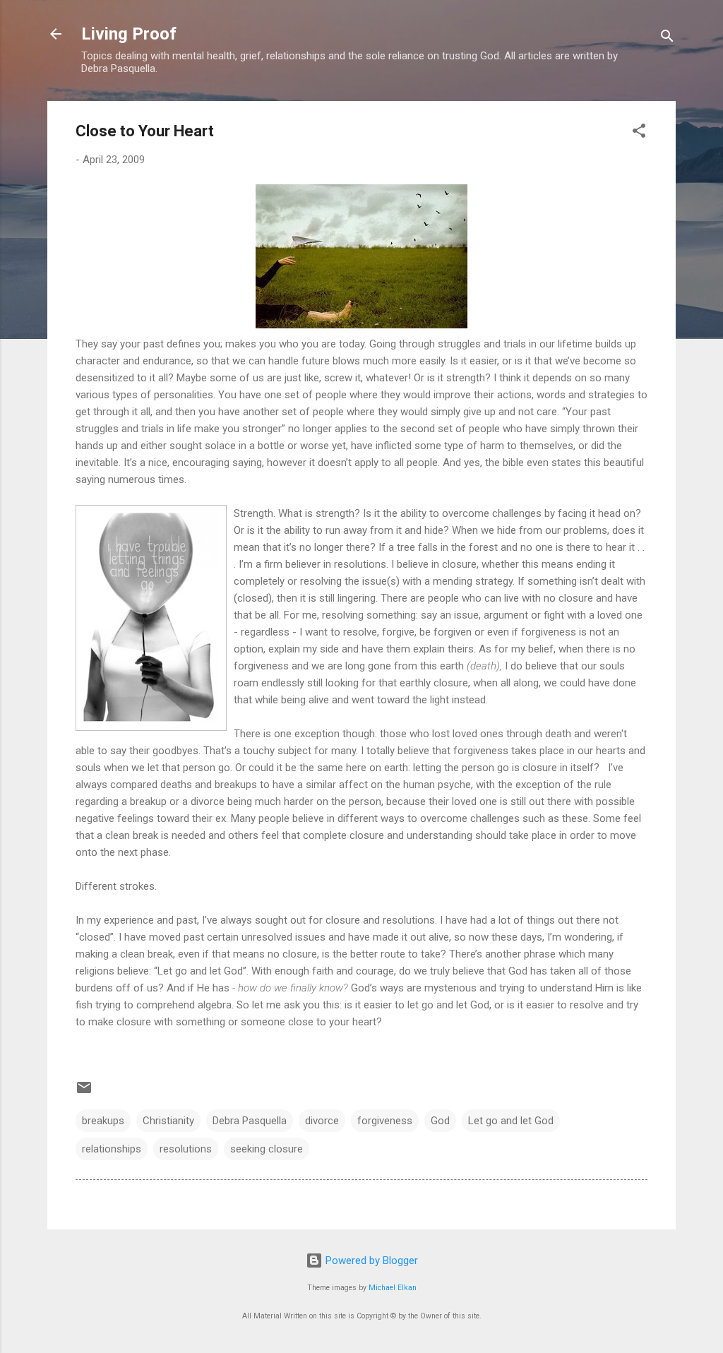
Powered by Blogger (370, 1260)
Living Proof (129, 34)
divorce (322, 1120)
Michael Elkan (393, 1287)
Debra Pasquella (250, 1120)
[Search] (667, 38)
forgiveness (384, 1120)
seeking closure (266, 1149)
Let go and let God (511, 1120)
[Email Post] (84, 1092)
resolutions (186, 1149)
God (440, 1120)
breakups (103, 1120)
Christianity (168, 1120)
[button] (639, 133)
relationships (111, 1149)
